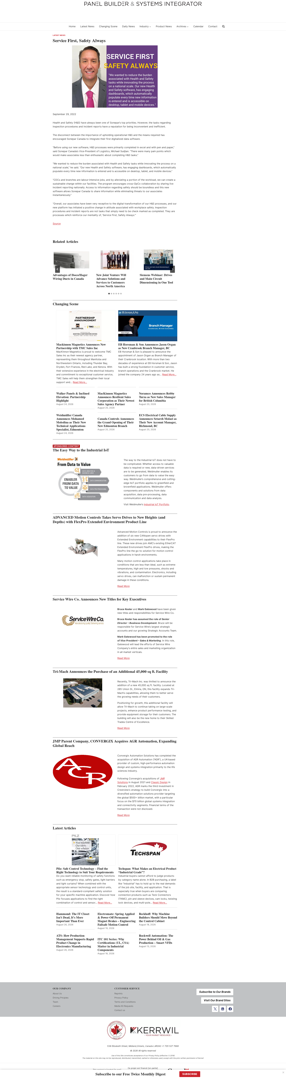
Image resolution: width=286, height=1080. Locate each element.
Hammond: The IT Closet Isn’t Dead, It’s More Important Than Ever (72, 917)
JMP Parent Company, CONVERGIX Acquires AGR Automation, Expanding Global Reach (115, 743)
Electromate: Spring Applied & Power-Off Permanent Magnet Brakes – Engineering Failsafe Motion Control (117, 919)
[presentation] (71, 259)
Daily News (128, 26)
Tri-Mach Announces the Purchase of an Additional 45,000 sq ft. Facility (110, 671)
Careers (56, 1006)
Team (55, 1002)
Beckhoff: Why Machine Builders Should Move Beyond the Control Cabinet (158, 917)
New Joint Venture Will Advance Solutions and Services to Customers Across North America (111, 280)
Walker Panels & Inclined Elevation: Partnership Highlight (72, 397)
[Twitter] (215, 1009)
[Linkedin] (223, 1009)
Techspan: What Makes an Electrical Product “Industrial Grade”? (147, 870)
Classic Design (159, 782)
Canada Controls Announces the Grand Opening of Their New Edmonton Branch (116, 422)
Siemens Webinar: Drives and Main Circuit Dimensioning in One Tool (156, 279)
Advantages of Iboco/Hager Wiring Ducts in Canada (70, 277)
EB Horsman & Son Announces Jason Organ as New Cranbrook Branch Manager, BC (147, 346)
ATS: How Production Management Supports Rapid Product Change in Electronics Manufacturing (75, 941)
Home (72, 26)
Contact (212, 26)
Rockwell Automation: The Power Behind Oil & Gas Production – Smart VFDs (156, 939)
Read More (123, 586)
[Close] (283, 1072)
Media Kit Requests (123, 1006)
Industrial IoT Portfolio (156, 504)
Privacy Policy (121, 997)
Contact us (119, 1010)
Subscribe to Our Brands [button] (215, 991)
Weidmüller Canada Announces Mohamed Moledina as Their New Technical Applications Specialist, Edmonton (71, 422)
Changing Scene (108, 26)
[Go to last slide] (57, 269)
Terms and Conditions (125, 1002)
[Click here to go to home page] (59, 26)
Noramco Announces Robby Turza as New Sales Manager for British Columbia (157, 397)
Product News (164, 26)
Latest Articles (64, 828)
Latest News (87, 26)
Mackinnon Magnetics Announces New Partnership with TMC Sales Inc (81, 346)
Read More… (80, 382)
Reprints (118, 993)
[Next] (172, 269)
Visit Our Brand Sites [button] (217, 1000)
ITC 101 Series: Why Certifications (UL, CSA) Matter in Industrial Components (113, 944)
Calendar (198, 26)
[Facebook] (230, 1009)
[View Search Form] (223, 26)
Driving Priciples (60, 997)
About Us (57, 993)
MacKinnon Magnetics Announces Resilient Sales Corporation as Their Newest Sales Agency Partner (116, 399)
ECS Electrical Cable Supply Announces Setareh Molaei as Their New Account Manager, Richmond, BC (158, 420)
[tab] (109, 293)
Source (57, 223)
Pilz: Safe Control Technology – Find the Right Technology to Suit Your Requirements (85, 870)
